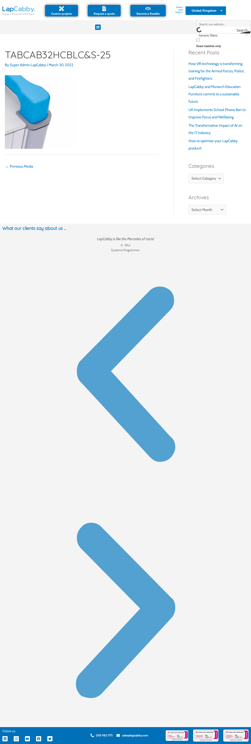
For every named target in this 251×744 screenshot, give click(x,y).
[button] (98, 27)
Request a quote (104, 13)
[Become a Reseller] (148, 8)
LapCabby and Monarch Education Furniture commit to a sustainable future (214, 94)
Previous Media (19, 166)
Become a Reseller (148, 13)
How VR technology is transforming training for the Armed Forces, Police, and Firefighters (216, 71)
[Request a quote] (104, 8)
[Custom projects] (61, 8)
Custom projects (61, 13)
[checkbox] (220, 42)
